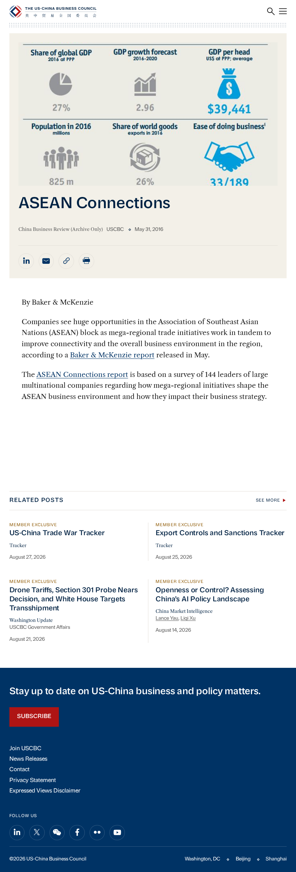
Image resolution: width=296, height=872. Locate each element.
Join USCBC (25, 749)
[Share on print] (86, 261)
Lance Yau (167, 618)
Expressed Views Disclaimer (44, 791)
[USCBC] (52, 11)
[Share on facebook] (77, 833)
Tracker (17, 545)
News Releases (28, 759)
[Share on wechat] (57, 833)
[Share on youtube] (117, 833)
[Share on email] (46, 261)
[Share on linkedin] (26, 261)
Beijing (243, 859)
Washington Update (31, 620)
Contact (19, 770)
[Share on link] (66, 261)
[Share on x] (37, 833)
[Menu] (283, 11)
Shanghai (276, 859)
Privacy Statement (32, 780)
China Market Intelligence (184, 611)
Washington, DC (202, 859)
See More (268, 500)
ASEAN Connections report (82, 374)
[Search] (271, 11)
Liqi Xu (188, 618)
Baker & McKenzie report (112, 355)
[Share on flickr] (97, 833)
